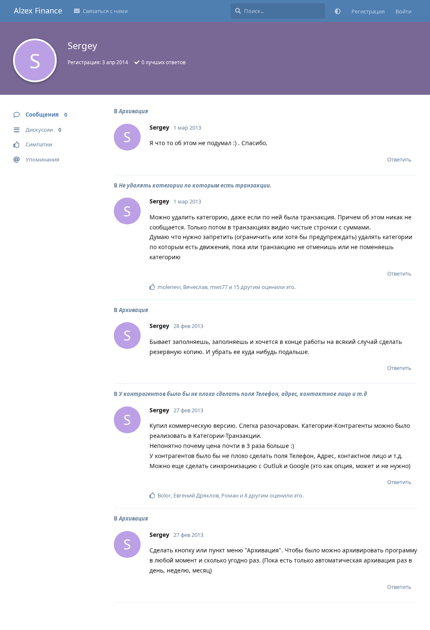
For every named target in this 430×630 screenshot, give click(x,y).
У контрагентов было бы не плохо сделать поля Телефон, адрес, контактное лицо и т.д (243, 394)
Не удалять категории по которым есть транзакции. (195, 185)
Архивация (133, 111)
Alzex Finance (38, 10)
